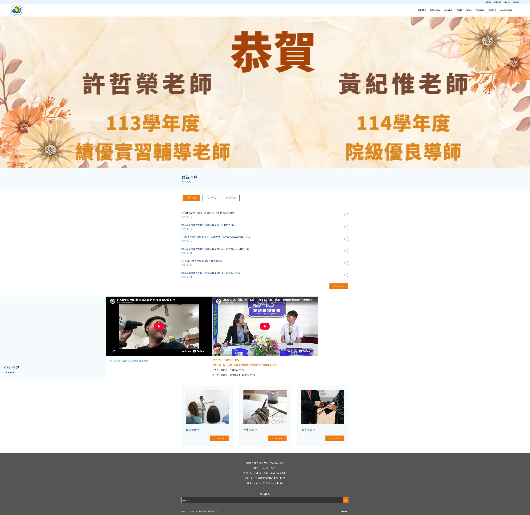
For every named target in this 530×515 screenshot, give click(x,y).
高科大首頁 (497, 2)
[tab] (191, 198)
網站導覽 (516, 2)
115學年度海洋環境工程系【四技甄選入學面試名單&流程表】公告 (215, 236)
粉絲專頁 (507, 2)
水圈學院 (488, 2)
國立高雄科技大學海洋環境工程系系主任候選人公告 (208, 224)
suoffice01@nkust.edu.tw (268, 483)
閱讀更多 (346, 215)
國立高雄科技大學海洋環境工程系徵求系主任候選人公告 (210, 272)
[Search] (516, 10)
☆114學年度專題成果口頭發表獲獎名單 (201, 260)
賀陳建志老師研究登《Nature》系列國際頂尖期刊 (207, 212)
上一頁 (2, 89)
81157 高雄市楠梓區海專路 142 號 (268, 477)
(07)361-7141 (257, 472)
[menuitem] (487, 2)
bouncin (345, 511)
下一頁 (527, 89)
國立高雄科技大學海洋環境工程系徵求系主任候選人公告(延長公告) (216, 248)
